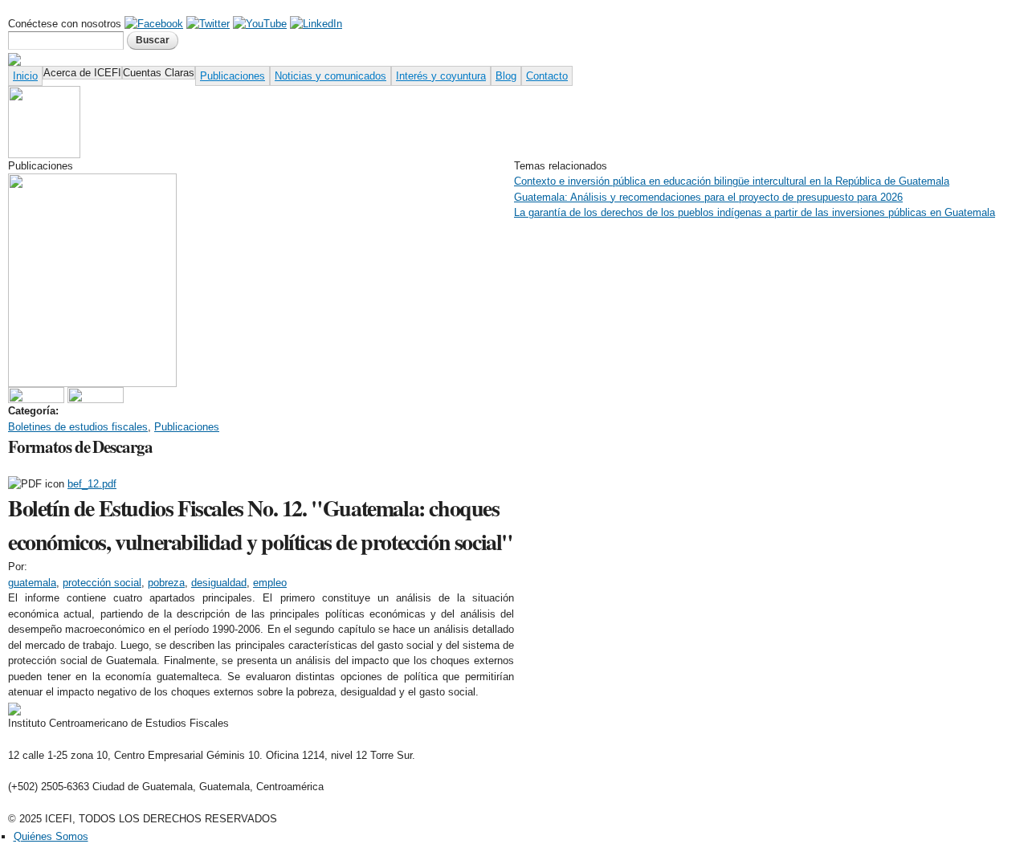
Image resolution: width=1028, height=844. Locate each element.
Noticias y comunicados (330, 76)
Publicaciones (232, 76)
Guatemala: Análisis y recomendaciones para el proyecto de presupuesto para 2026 (708, 197)
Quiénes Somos (51, 836)
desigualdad (219, 583)
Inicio (25, 76)
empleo (270, 583)
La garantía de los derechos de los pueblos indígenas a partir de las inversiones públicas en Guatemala (754, 212)
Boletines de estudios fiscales (78, 427)
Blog (506, 76)
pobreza (166, 583)
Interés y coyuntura (441, 76)
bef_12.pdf (91, 484)
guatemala (32, 583)
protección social (102, 583)
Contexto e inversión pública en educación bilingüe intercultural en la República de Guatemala (731, 181)
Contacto (547, 76)
